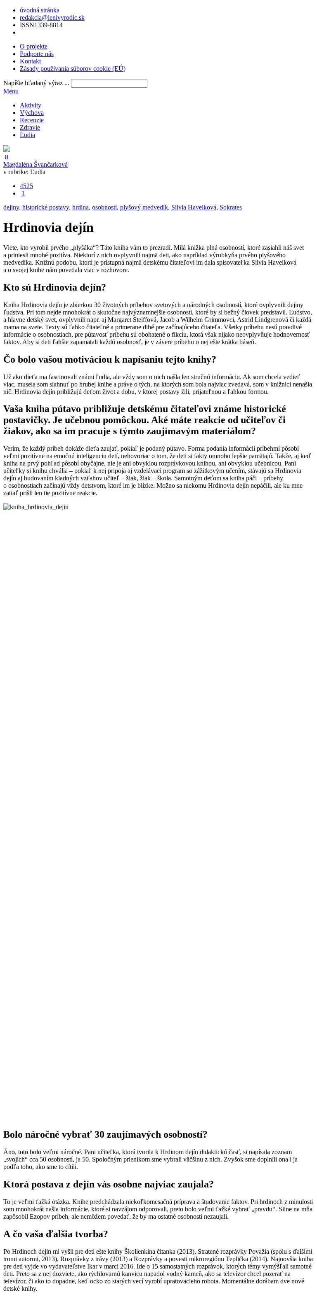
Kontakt (30, 61)
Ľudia (27, 134)
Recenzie (32, 119)
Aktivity (30, 105)
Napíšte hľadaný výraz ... (36, 82)
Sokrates (231, 207)
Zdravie (30, 127)
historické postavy (45, 207)
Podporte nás (37, 53)
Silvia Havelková (193, 207)
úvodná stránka (39, 10)
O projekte (33, 46)
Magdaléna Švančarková (35, 164)
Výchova (32, 112)
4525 (26, 185)
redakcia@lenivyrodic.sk (52, 17)
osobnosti (104, 207)
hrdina (80, 207)
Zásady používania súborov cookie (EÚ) (72, 68)
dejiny (11, 207)
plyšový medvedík (144, 207)
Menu (11, 91)
